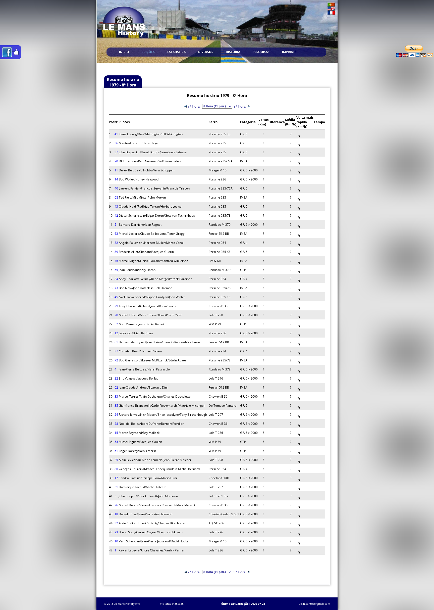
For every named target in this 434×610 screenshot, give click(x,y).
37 (116, 152)
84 (116, 279)
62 (116, 387)
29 (116, 306)
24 (116, 414)
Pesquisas (261, 52)
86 (116, 469)
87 (116, 351)
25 (116, 460)
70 (116, 161)
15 (116, 433)
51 (116, 451)
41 (116, 134)
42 (116, 215)
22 (116, 378)
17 (116, 478)
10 (116, 541)
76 (116, 261)
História (233, 52)
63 (116, 233)
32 (116, 523)
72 (116, 360)
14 (116, 179)
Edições (148, 52)
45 (116, 297)
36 (116, 143)
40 (116, 188)
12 (116, 333)
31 (116, 487)
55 (116, 270)
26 (116, 505)
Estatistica (176, 52)
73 (116, 288)
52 (116, 324)
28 (116, 423)
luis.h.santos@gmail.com (314, 603)
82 (116, 243)
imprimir (289, 52)
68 (116, 197)
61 (116, 342)
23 (116, 532)
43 (116, 206)
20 (116, 315)
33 (116, 396)
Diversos (205, 52)
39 (116, 252)
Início (124, 52)
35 (116, 405)
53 (116, 442)
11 (116, 170)
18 (116, 514)
